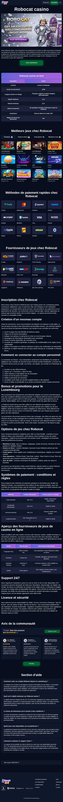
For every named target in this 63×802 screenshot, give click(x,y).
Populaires (7, 137)
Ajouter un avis (52, 631)
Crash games (38, 137)
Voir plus (31, 663)
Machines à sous (53, 137)
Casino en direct (22, 137)
